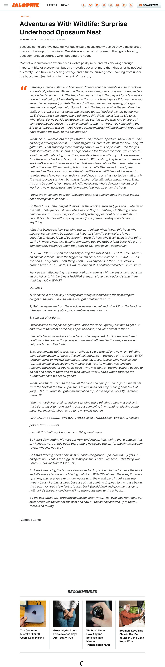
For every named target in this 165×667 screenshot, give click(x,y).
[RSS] (131, 5)
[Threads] (110, 5)
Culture (25, 16)
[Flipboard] (97, 5)
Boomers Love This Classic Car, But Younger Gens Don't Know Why (131, 636)
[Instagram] (117, 5)
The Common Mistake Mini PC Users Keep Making (32, 634)
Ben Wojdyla (29, 39)
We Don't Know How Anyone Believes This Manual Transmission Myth (98, 637)
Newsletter (150, 5)
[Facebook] (83, 5)
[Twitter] (104, 5)
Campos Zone (30, 519)
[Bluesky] (90, 5)
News (65, 5)
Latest (52, 5)
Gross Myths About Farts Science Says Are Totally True (65, 634)
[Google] (124, 5)
